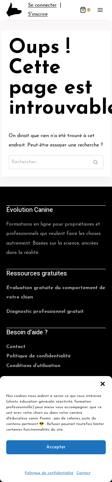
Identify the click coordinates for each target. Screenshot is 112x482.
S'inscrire (38, 14)
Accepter (56, 447)
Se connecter (42, 5)
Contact (84, 473)
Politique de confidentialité (49, 473)
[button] (103, 384)
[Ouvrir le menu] (100, 10)
